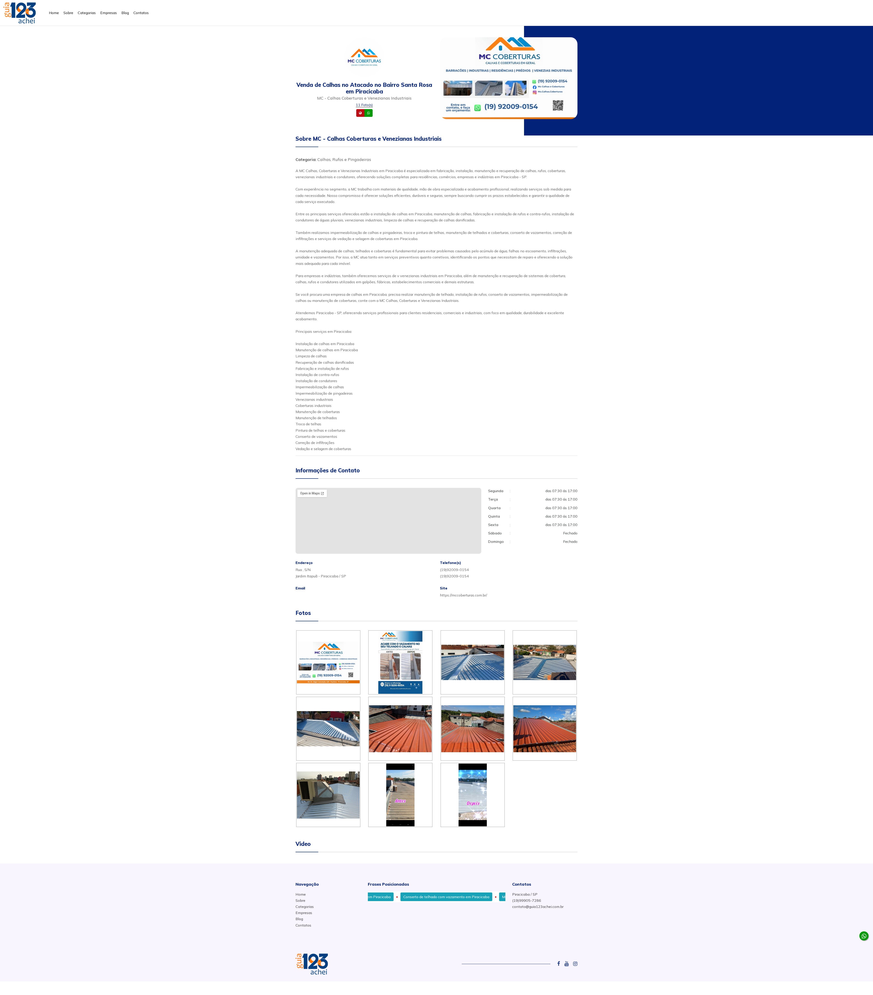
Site (367, 113)
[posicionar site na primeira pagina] (19, 12)
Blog (125, 12)
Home (54, 12)
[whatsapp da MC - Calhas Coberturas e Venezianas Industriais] (863, 935)
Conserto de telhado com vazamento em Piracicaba (404, 897)
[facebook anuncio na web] (560, 963)
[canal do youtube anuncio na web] (568, 963)
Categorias (87, 12)
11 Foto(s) (364, 105)
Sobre (68, 12)
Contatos (141, 12)
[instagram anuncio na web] (575, 963)
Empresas (108, 12)
